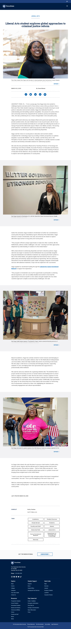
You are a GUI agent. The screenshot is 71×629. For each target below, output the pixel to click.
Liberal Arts (35, 16)
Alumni (52, 526)
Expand (56, 84)
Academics (35, 519)
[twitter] (30, 94)
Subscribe (44, 554)
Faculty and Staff (36, 526)
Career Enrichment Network (35, 534)
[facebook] (26, 94)
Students (52, 522)
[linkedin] (35, 94)
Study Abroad (36, 522)
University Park (35, 530)
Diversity (35, 539)
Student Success (52, 519)
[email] (40, 94)
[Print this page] (45, 94)
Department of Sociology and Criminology (52, 535)
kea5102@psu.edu (32, 512)
